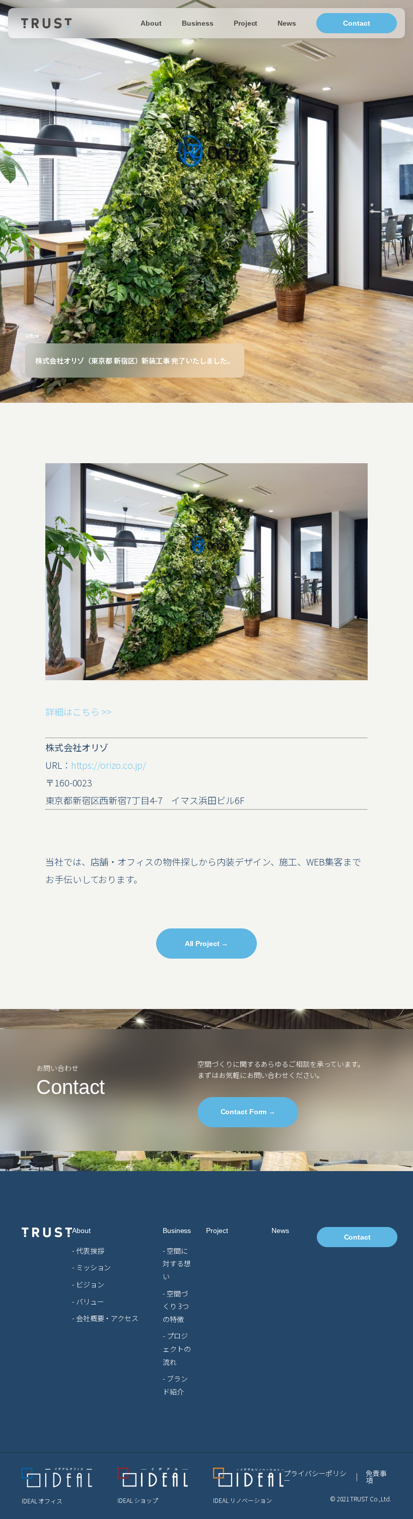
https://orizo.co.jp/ (108, 764)
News (287, 23)
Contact (356, 23)
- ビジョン (88, 1284)
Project (245, 23)
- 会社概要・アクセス (105, 1318)
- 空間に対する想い (177, 1263)
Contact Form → (248, 1112)
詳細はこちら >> (78, 711)
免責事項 (376, 1477)
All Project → (207, 943)
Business (198, 23)
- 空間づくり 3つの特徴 (176, 1306)
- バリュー (88, 1301)
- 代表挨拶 (88, 1251)
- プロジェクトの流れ (177, 1348)
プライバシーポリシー (315, 1477)
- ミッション (91, 1267)
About (151, 23)
